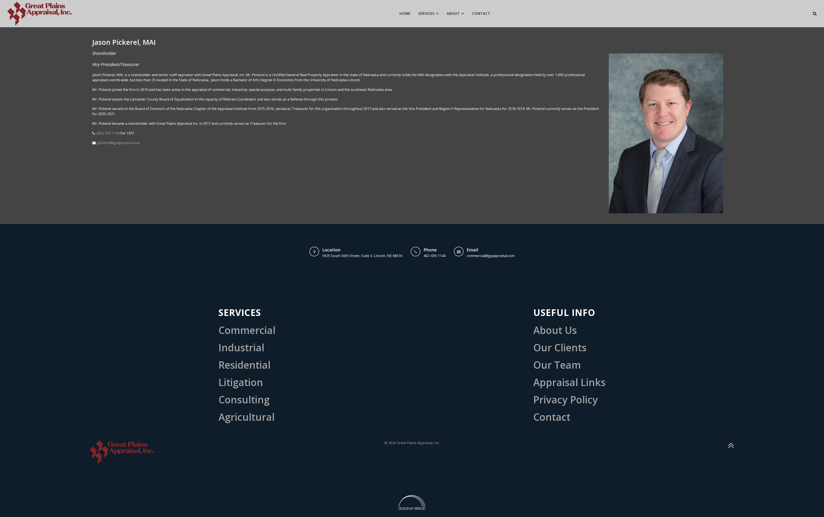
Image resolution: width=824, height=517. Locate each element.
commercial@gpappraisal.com (491, 255)
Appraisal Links (569, 382)
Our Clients (559, 347)
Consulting (244, 399)
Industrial (241, 347)
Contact (551, 417)
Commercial (247, 330)
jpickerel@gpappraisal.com (118, 142)
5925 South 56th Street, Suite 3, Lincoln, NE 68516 (362, 255)
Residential (244, 365)
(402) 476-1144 (108, 133)
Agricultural (246, 417)
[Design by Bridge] (412, 502)
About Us (555, 330)
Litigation (240, 382)
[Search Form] (815, 13)
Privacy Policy (565, 399)
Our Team (557, 365)
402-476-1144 (434, 255)
